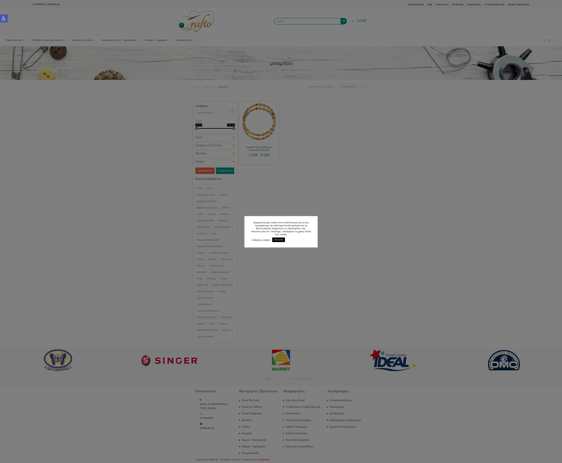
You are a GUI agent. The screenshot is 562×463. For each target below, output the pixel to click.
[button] (4, 18)
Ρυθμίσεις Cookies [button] (261, 239)
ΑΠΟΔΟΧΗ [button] (278, 239)
